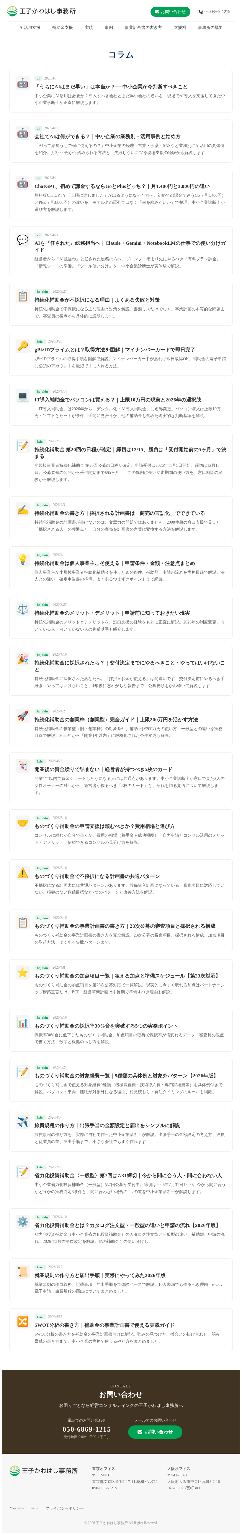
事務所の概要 (210, 27)
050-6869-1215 (217, 11)
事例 (109, 27)
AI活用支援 (29, 27)
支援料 (180, 27)
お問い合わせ (173, 11)
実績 (89, 27)
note (34, 1508)
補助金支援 (62, 27)
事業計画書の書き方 (143, 27)
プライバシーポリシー (64, 1508)
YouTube (16, 1508)
